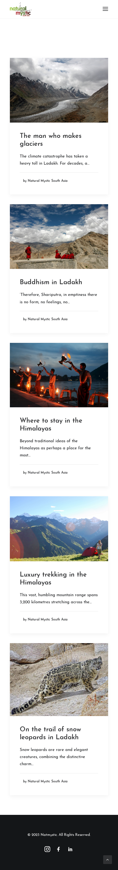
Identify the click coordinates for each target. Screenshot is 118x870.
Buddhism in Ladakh (51, 282)
